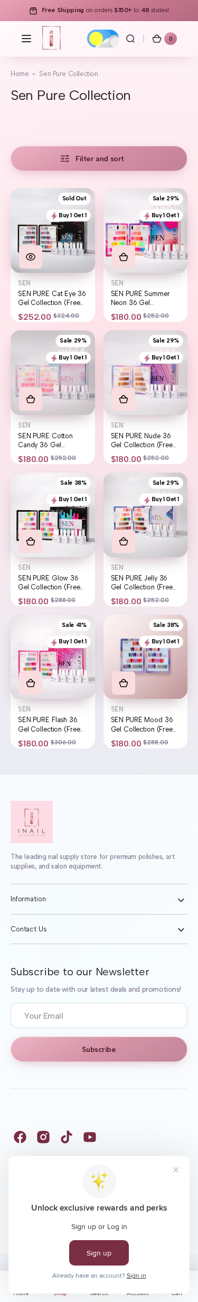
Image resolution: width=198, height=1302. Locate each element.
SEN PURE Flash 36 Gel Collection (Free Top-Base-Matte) (49, 725)
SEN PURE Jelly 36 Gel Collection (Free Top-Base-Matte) (142, 583)
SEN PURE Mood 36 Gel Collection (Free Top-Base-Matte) (142, 725)
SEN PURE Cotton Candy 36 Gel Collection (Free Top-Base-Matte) (50, 441)
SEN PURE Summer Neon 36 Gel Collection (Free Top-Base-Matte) (143, 299)
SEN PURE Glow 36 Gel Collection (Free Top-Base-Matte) (49, 583)
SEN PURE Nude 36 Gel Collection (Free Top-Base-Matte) (142, 441)
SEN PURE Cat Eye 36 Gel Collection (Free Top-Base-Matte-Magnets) (52, 299)
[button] (26, 38)
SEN (24, 283)
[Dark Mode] (103, 39)
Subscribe (99, 1049)
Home (20, 74)
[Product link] (53, 255)
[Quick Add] (123, 257)
